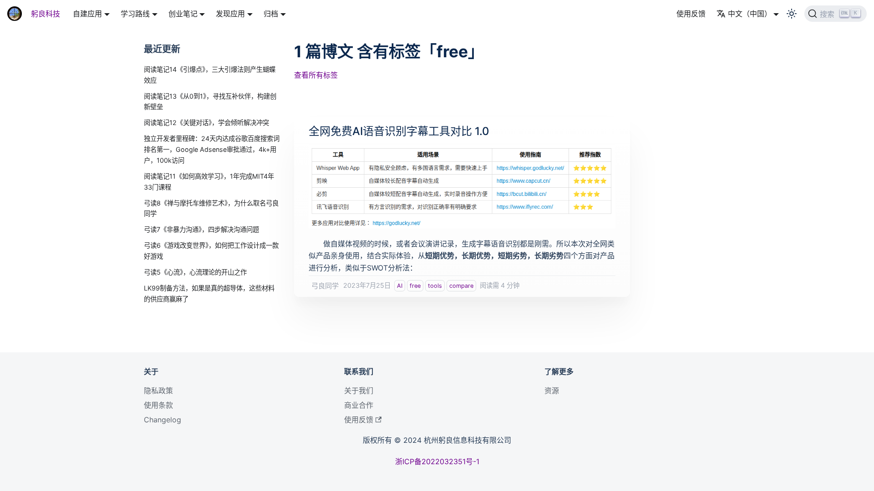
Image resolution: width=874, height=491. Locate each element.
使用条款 (158, 405)
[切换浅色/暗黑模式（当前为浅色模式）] (791, 13)
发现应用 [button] (230, 13)
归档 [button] (271, 13)
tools (435, 285)
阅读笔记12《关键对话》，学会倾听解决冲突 (206, 122)
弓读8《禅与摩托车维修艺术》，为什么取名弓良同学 (211, 208)
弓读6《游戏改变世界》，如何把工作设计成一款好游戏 (211, 250)
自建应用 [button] (87, 13)
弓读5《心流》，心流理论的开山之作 (195, 272)
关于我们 (358, 390)
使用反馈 (691, 13)
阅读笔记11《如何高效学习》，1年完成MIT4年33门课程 (209, 181)
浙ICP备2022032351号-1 (437, 461)
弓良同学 (325, 285)
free (415, 285)
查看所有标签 (316, 75)
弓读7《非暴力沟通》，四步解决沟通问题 (201, 229)
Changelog (162, 419)
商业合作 (358, 405)
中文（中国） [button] (750, 13)
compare (461, 285)
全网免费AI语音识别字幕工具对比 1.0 (399, 131)
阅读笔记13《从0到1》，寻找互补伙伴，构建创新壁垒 (210, 101)
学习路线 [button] (135, 13)
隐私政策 (158, 390)
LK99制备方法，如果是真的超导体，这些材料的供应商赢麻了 (209, 293)
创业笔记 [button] (183, 13)
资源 (551, 390)
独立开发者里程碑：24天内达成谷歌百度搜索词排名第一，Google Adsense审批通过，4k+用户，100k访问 (211, 149)
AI (399, 285)
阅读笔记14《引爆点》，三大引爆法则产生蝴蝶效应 (209, 74)
